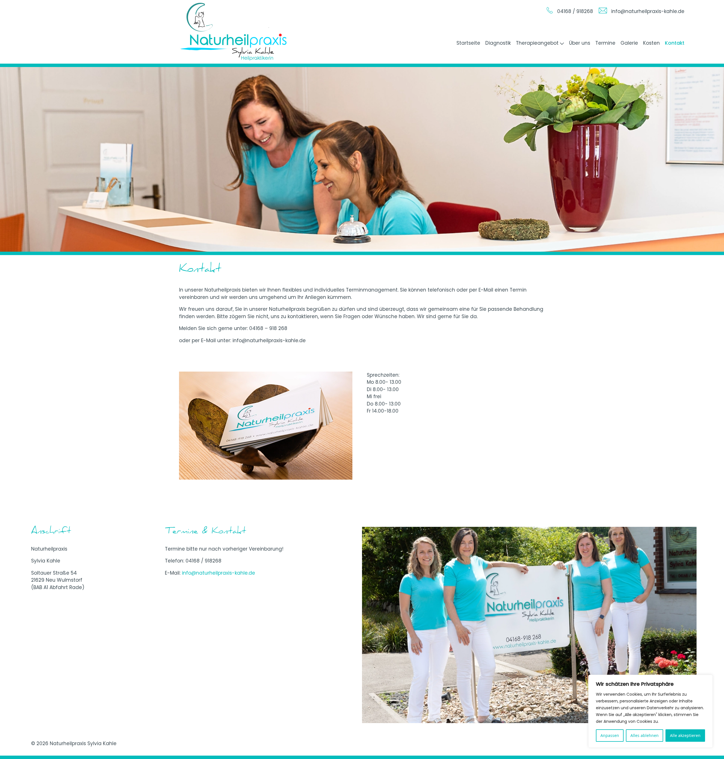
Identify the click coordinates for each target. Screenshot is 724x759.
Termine (605, 43)
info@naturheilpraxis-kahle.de (218, 573)
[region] (650, 711)
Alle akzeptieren (685, 735)
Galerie (629, 43)
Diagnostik (498, 43)
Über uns (579, 43)
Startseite (468, 43)
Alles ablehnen (644, 735)
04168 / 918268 (203, 560)
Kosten (651, 43)
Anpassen (609, 735)
